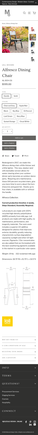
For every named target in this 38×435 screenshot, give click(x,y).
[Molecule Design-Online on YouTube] (35, 424)
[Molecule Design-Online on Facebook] (26, 421)
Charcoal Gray (9, 106)
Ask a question (9, 357)
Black (6, 111)
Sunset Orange (9, 121)
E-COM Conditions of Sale (14, 345)
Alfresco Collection (10, 197)
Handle (6, 96)
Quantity (6, 127)
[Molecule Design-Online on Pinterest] (30, 421)
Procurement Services (10, 392)
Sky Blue (16, 111)
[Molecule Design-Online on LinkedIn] (30, 424)
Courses (5, 399)
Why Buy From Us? (10, 339)
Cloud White (24, 121)
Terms (6, 375)
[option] (15, 40)
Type (4, 92)
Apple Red (23, 106)
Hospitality (6, 403)
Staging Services (8, 395)
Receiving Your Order (12, 351)
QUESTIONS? (11, 383)
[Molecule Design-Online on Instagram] (35, 421)
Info (5, 368)
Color (5, 101)
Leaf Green (8, 116)
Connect (9, 411)
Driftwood (28, 111)
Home (3, 23)
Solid (16, 96)
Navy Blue (21, 116)
